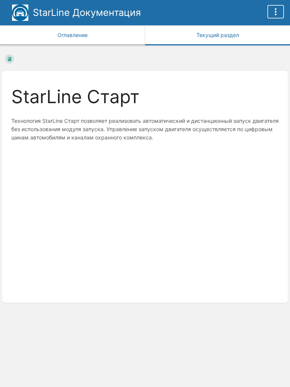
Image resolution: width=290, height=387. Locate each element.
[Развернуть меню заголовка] (275, 12)
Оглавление (72, 35)
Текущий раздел (217, 35)
